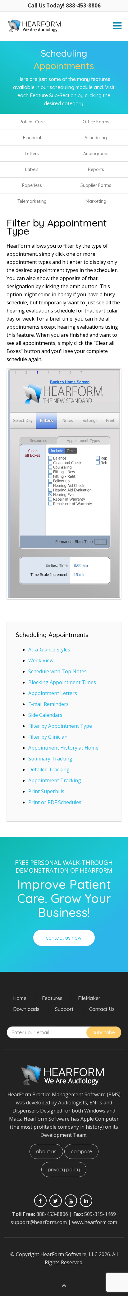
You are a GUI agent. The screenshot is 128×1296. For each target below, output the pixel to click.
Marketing (96, 201)
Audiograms (95, 153)
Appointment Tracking (54, 780)
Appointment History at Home (63, 747)
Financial (32, 138)
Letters (32, 153)
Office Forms (96, 122)
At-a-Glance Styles (49, 649)
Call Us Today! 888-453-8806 (64, 5)
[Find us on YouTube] (71, 1200)
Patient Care (32, 122)
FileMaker (89, 998)
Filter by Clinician (47, 736)
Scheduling (96, 138)
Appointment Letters (52, 693)
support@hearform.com (39, 1222)
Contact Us (102, 1009)
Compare (81, 1151)
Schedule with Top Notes (57, 671)
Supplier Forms (95, 185)
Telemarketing (32, 201)
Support (64, 1009)
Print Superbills (46, 791)
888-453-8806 (52, 1214)
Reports (96, 169)
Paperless (32, 185)
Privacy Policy (64, 1169)
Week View (40, 660)
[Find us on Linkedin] (86, 1200)
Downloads (26, 1009)
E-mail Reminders (48, 704)
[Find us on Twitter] (55, 1200)
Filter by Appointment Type (60, 725)
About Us (46, 1151)
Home (19, 998)
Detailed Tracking (49, 769)
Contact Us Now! (64, 938)
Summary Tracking (50, 758)
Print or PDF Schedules (54, 802)
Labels (32, 169)
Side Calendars (45, 715)
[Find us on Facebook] (40, 1200)
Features (52, 998)
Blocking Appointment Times (62, 682)
